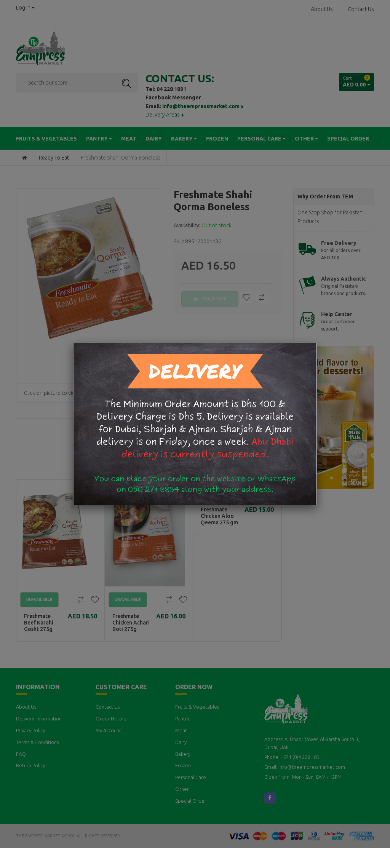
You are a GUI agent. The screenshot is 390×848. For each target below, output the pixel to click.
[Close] (317, 343)
